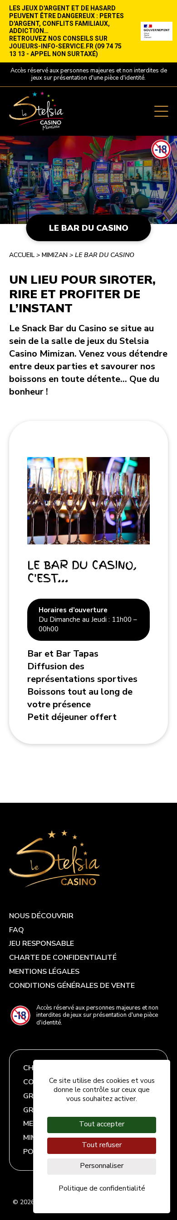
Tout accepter (101, 1124)
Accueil (21, 255)
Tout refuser (102, 1145)
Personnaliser (101, 1166)
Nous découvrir (41, 916)
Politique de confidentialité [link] (102, 1188)
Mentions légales (44, 972)
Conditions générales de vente (72, 986)
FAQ (16, 930)
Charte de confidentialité (63, 958)
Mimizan (55, 255)
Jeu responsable (41, 943)
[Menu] (161, 111)
